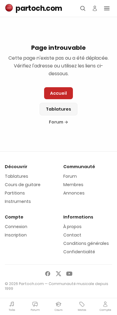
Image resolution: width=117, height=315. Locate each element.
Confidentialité (79, 252)
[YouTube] (69, 274)
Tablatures (58, 109)
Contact (72, 235)
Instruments (18, 201)
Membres (73, 185)
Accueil (58, 93)
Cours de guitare (22, 185)
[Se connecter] (95, 8)
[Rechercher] (82, 8)
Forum (58, 122)
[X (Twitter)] (59, 274)
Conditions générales (86, 243)
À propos (72, 227)
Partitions (15, 193)
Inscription (16, 235)
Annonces (74, 193)
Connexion (16, 227)
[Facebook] (48, 274)
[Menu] (106, 8)
